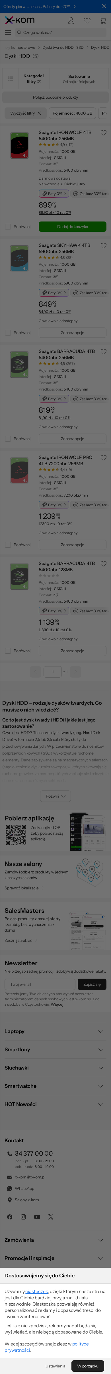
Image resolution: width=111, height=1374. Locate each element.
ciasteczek (36, 1291)
